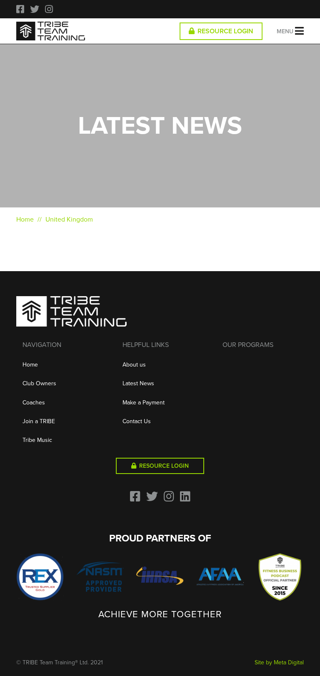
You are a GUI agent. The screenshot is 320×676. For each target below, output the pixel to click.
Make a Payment (143, 402)
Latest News (138, 383)
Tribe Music (37, 440)
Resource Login (224, 31)
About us (134, 364)
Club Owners (39, 383)
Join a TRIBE (38, 421)
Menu (286, 31)
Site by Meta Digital (279, 662)
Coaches (33, 402)
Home (25, 219)
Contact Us (136, 421)
